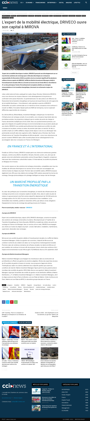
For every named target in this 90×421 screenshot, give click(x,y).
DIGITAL (61, 2)
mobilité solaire (51, 287)
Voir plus (74, 72)
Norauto (26, 289)
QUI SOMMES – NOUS (68, 419)
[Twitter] (7, 302)
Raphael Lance (6, 291)
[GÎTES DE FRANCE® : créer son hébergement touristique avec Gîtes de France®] (66, 66)
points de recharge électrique (43, 289)
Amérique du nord (6, 15)
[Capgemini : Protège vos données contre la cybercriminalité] (68, 87)
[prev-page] (3, 369)
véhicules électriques (17, 291)
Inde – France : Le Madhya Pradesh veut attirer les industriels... (78, 40)
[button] (86, 3)
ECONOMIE (31, 15)
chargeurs (9, 285)
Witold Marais (27, 291)
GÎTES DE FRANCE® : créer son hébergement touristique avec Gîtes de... (79, 65)
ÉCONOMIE (29, 2)
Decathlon (16, 285)
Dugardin (29, 285)
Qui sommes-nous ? (7, 398)
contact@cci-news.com (18, 401)
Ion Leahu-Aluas (47, 285)
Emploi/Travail (38, 15)
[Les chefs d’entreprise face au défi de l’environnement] (66, 57)
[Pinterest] (12, 302)
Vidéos (5, 8)
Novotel (32, 289)
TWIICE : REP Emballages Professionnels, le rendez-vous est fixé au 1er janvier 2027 (29, 362)
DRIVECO (29, 207)
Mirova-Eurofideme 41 (28, 287)
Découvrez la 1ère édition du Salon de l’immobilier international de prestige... (81, 96)
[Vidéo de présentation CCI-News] (82, 106)
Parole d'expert (5, 17)
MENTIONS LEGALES (80, 419)
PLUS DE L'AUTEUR (25, 322)
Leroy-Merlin (13, 287)
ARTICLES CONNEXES (10, 322)
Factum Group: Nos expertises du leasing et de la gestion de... (67, 113)
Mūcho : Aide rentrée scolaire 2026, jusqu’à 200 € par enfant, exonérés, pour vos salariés (29, 341)
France (51, 15)
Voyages (11, 17)
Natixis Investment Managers (15, 289)
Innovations (65, 15)
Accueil (3, 13)
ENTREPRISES (51, 2)
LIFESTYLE (77, 2)
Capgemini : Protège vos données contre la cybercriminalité (67, 94)
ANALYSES (69, 2)
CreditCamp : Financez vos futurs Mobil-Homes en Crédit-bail (79, 48)
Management (25, 337)
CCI (21, 2)
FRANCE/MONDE (40, 2)
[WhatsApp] (16, 302)
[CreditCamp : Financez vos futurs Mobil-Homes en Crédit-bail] (66, 49)
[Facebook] (3, 302)
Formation (43, 337)
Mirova (20, 287)
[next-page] (6, 369)
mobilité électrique (40, 287)
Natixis (4, 289)
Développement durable (21, 13)
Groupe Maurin (37, 285)
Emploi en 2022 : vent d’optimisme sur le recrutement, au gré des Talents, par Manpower (46, 314)
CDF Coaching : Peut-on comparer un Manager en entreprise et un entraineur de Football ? (14, 314)
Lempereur (5, 287)
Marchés (83, 15)
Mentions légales (18, 398)
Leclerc (54, 285)
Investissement (72, 15)
